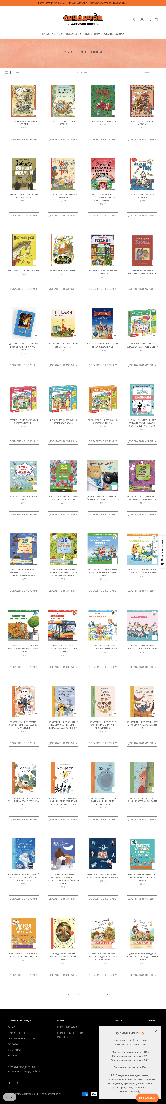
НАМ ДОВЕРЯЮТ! (18, 1033)
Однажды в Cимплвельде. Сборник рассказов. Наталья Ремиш (63, 957)
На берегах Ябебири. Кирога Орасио (63, 122)
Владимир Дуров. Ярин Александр (142, 122)
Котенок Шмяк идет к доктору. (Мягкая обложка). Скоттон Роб (103, 497)
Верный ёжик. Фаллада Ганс (63, 271)
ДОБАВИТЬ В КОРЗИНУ (24, 139)
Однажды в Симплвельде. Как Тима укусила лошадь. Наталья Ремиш (142, 957)
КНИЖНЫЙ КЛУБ (67, 1027)
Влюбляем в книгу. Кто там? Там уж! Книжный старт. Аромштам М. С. (24, 801)
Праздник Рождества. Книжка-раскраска (103, 272)
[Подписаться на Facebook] (9, 1083)
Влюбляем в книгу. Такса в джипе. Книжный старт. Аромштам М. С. (103, 725)
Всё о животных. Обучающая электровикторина (103, 421)
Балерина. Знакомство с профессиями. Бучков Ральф (142, 647)
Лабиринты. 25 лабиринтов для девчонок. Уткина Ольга (63, 497)
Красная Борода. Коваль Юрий (103, 121)
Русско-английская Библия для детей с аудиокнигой (103, 345)
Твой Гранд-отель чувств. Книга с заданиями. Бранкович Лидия (103, 876)
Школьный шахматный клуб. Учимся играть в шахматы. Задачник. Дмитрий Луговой (142, 423)
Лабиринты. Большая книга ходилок (23, 497)
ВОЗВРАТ (13, 1055)
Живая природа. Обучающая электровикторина (63, 421)
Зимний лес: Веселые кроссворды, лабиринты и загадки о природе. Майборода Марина (63, 879)
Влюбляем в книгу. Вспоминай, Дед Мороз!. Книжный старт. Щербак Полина (23, 878)
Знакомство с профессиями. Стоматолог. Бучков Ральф (142, 571)
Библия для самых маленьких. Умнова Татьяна (63, 345)
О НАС (12, 1027)
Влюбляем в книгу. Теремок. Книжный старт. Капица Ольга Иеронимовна (24, 725)
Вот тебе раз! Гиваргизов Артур (23, 271)
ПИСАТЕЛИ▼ (74, 33)
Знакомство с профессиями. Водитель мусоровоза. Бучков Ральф (23, 649)
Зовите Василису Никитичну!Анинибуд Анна (23, 195)
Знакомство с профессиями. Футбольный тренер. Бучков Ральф (103, 573)
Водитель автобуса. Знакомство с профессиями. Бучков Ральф (63, 649)
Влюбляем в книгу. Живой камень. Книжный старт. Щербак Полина (103, 801)
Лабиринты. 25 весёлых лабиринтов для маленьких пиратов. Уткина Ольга (23, 573)
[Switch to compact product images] (17, 72)
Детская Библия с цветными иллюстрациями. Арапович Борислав (23, 347)
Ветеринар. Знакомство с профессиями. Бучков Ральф (103, 647)
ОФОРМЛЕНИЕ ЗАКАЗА (22, 1038)
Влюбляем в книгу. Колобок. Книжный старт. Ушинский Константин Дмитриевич (63, 801)
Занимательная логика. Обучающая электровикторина (142, 345)
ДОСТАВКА (14, 1049)
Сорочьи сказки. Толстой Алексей (24, 122)
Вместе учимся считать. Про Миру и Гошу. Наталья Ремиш (23, 955)
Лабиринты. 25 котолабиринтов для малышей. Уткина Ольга (142, 497)
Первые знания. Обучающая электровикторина (24, 421)
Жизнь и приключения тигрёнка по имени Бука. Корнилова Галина (102, 197)
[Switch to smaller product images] (11, 72)
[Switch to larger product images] (6, 72)
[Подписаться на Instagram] (17, 1083)
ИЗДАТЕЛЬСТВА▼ (114, 33)
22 (98, 994)
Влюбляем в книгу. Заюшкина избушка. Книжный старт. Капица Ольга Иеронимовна (63, 725)
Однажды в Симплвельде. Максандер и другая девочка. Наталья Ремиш (103, 957)
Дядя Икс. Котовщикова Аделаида (142, 195)
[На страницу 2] (107, 994)
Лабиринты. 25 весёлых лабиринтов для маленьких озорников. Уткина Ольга (63, 573)
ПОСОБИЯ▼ (92, 33)
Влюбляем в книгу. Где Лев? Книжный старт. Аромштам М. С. (142, 801)
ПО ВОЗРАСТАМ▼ (52, 33)
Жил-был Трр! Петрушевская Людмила (63, 195)
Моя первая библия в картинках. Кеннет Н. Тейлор (142, 272)
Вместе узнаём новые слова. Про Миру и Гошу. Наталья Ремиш (142, 878)
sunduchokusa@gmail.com (26, 1071)
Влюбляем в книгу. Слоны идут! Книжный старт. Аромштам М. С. (142, 725)
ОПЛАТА (13, 1044)
